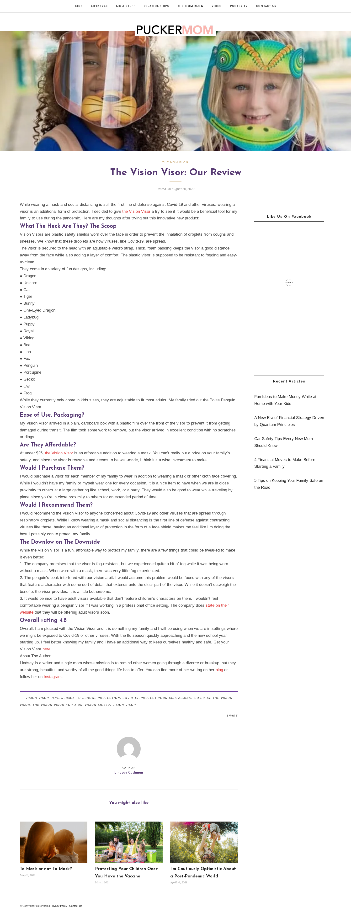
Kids (79, 6)
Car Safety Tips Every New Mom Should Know (283, 442)
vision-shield (97, 704)
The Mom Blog (190, 6)
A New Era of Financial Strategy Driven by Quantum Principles (289, 421)
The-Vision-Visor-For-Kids (57, 704)
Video (217, 6)
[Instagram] (29, 6)
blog (219, 670)
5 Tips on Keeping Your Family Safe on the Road (288, 484)
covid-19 (130, 697)
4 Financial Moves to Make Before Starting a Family (284, 463)
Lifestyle (99, 6)
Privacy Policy (59, 905)
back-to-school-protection (93, 697)
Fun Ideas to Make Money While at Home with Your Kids (285, 400)
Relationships (156, 6)
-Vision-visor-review (44, 697)
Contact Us (266, 6)
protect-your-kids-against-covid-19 (175, 697)
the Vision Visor (136, 211)
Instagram (53, 676)
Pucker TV (239, 6)
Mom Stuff (125, 6)
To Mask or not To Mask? (46, 869)
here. (48, 649)
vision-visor (124, 704)
